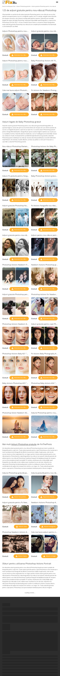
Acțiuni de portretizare (21, 497)
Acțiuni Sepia (22, 556)
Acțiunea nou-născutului (21, 55)
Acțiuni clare (22, 526)
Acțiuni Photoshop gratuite (23, 444)
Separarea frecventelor (50, 497)
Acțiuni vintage (51, 556)
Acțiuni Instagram (50, 526)
